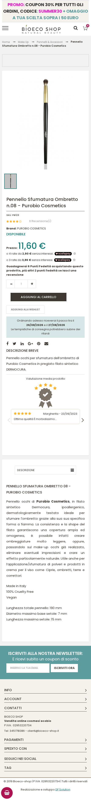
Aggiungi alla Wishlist (25, 309)
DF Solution (62, 790)
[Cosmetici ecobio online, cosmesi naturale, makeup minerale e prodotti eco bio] (41, 29)
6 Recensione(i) (40, 221)
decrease (10, 284)
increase (32, 284)
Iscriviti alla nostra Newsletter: (45, 653)
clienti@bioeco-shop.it (43, 731)
